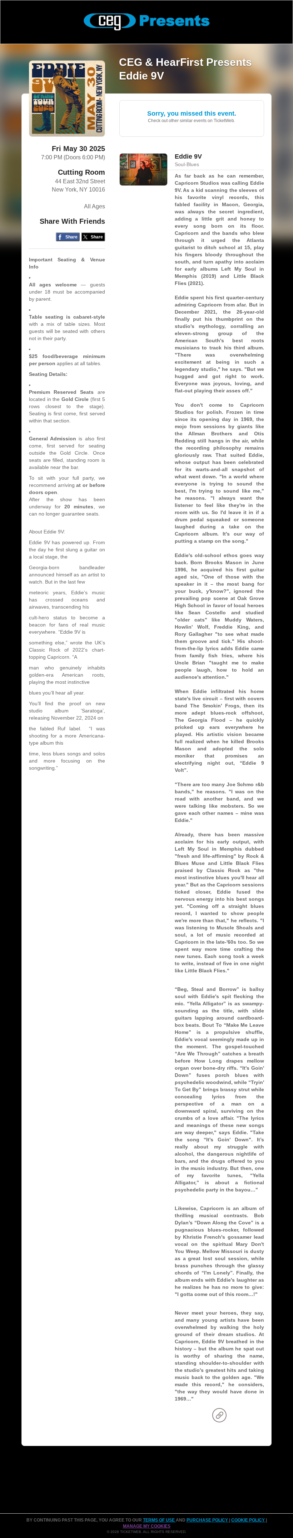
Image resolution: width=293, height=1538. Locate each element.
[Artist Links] (219, 1417)
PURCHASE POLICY (208, 1520)
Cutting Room (81, 172)
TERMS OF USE (159, 1520)
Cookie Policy (248, 1520)
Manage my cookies (146, 1526)
